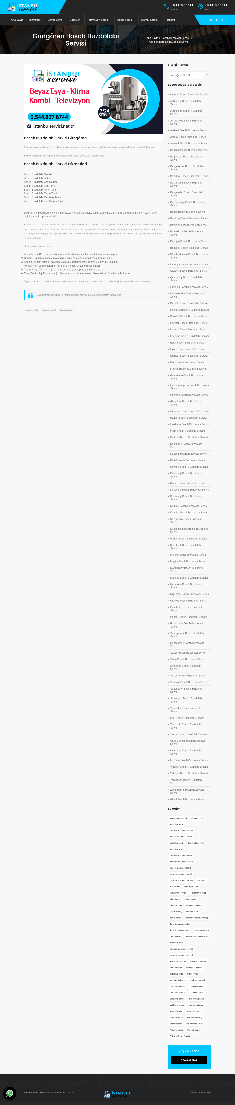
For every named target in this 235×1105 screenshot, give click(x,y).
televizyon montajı (198, 893)
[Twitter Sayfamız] (211, 20)
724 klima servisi (177, 986)
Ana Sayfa (17, 20)
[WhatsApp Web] (9, 1093)
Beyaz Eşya (55, 20)
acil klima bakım (196, 999)
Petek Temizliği (176, 1030)
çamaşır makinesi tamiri (181, 855)
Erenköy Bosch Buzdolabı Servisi (189, 316)
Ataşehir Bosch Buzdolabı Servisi (189, 143)
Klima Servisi (125, 20)
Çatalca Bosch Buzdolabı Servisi (189, 270)
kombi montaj (176, 911)
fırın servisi (175, 887)
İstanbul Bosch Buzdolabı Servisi (189, 94)
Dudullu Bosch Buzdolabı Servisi (189, 303)
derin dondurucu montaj (197, 918)
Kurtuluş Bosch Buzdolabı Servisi (189, 512)
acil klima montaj (177, 1005)
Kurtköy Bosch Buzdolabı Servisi (188, 506)
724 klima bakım (196, 986)
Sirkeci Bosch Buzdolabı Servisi (188, 675)
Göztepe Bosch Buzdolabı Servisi (189, 395)
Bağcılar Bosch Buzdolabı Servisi (189, 150)
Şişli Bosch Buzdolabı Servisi (187, 718)
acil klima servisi (177, 999)
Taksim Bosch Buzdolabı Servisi (188, 734)
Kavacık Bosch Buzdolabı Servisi (189, 466)
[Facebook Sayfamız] (205, 20)
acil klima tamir (196, 1005)
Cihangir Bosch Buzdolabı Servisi (189, 264)
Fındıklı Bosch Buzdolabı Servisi (188, 368)
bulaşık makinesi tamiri (180, 868)
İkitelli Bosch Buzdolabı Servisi (187, 799)
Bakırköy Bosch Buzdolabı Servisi (189, 176)
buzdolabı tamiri (31, 310)
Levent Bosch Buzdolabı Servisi (188, 555)
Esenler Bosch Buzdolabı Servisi (189, 323)
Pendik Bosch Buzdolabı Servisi (188, 617)
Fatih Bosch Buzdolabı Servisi (187, 362)
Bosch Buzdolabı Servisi (175, 38)
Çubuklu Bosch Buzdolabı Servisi (189, 287)
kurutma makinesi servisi (181, 880)
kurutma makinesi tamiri (181, 874)
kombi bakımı (192, 911)
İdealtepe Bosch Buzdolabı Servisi (189, 424)
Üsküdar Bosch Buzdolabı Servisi (189, 760)
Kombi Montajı (176, 1017)
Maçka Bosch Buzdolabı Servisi (188, 561)
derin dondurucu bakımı (180, 924)
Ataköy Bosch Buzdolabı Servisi (188, 137)
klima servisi (197, 818)
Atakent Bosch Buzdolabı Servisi (188, 130)
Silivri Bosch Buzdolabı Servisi (187, 659)
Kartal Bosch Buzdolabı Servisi (187, 460)
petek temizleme (177, 980)
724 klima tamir (196, 993)
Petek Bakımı (193, 1030)
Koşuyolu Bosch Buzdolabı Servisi (189, 489)
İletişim (170, 20)
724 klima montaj (177, 993)
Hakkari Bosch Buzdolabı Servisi (189, 329)
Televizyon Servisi (98, 20)
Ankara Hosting (203, 1092)
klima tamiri (175, 899)
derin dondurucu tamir (180, 930)
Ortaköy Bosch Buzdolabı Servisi (189, 600)
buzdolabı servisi (49, 310)
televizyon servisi (178, 893)
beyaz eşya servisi (178, 818)
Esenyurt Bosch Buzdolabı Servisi (189, 336)
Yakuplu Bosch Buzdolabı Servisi (189, 773)
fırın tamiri (201, 880)
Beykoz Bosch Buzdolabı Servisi (188, 225)
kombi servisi (176, 918)
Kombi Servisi (150, 20)
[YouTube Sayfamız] (216, 20)
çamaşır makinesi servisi (181, 830)
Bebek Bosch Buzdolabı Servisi (188, 212)
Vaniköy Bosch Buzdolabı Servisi (189, 766)
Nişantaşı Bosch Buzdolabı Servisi (189, 594)
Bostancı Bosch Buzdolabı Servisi (189, 247)
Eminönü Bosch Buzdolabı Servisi (189, 309)
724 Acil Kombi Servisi (180, 1036)
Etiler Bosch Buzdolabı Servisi (187, 342)
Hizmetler (34, 20)
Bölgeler (75, 20)
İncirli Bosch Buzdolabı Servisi (187, 431)
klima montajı (176, 905)
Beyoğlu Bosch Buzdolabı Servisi (189, 241)
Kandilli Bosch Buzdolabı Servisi (188, 453)
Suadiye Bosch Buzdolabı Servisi (189, 682)
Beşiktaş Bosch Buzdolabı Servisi (189, 218)
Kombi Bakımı (193, 1011)
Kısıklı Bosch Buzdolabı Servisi (188, 483)
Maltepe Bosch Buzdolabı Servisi (189, 577)
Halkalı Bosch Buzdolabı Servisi (188, 417)
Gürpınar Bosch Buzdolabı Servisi (189, 411)
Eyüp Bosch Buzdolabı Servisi (187, 349)
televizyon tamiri (191, 887)
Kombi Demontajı (194, 1017)
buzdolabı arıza (66, 310)
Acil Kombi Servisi (194, 1024)
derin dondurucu (201, 930)
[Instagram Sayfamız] (222, 20)
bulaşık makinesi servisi (181, 837)
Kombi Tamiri (176, 1024)
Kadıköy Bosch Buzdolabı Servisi (189, 437)
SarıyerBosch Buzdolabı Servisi (188, 652)
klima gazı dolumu (194, 905)
